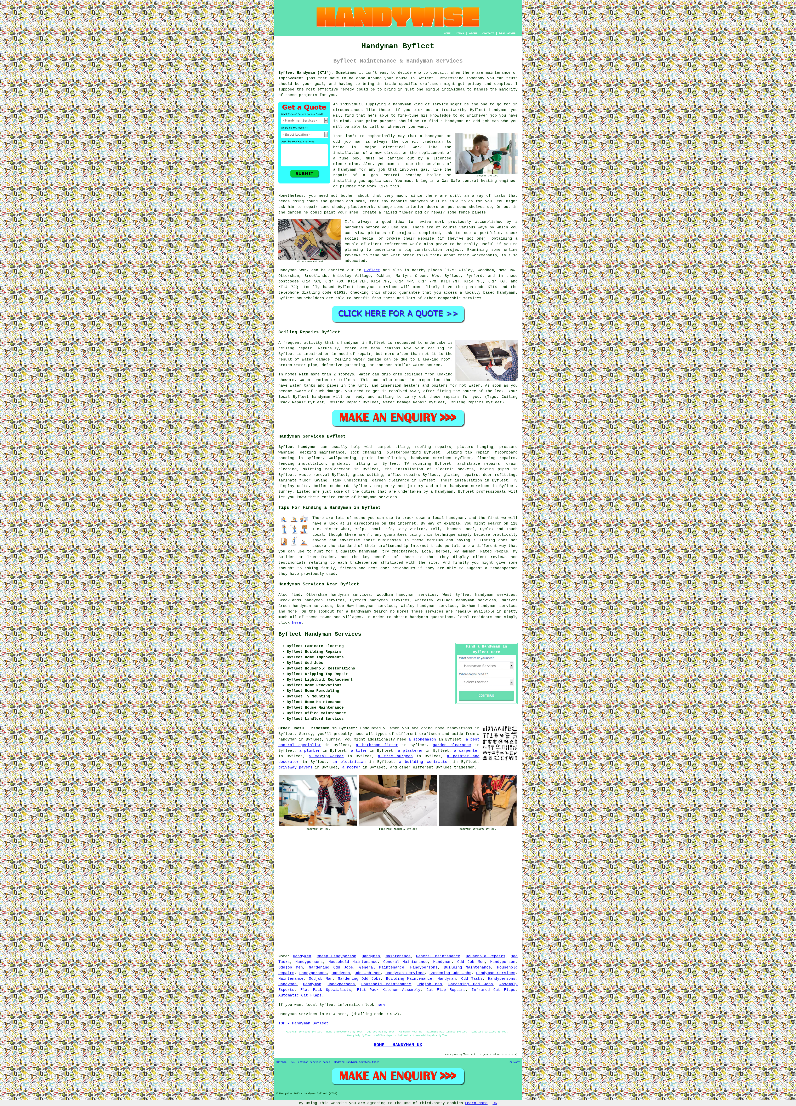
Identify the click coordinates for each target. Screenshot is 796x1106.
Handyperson (502, 962)
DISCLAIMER (507, 33)
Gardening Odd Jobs (331, 967)
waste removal (314, 475)
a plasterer (410, 751)
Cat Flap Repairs (446, 990)
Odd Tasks (472, 979)
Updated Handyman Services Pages (356, 1062)
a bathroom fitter (377, 745)
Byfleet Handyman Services (319, 634)
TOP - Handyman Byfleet (303, 1023)
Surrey (285, 492)
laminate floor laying (302, 480)
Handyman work (293, 270)
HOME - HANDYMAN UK (398, 1044)
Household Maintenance (353, 962)
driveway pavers (295, 767)
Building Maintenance (467, 967)
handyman (506, 293)
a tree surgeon (395, 756)
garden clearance (452, 745)
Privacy (515, 1062)
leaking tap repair (467, 452)
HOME (447, 33)
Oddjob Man (320, 979)
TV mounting (417, 464)
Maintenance (398, 956)
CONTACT (488, 33)
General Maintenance (438, 956)
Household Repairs (485, 956)
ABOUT (473, 33)
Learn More (476, 1103)
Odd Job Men (471, 962)
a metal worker (326, 756)
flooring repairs (496, 458)
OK (495, 1103)
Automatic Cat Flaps (300, 995)
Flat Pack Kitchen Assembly (388, 990)
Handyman (371, 956)
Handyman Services (405, 973)
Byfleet (372, 270)
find (295, 595)
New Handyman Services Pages (310, 1062)
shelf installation (461, 480)
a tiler (359, 751)
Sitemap (281, 1062)
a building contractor (424, 762)
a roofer (351, 767)
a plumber (309, 751)
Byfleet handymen (297, 447)
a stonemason (422, 739)
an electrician (349, 762)
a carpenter (466, 751)
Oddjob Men (290, 967)
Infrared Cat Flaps (493, 990)
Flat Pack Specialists (325, 990)
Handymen (302, 956)
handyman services (377, 287)
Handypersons (309, 962)
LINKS (460, 33)
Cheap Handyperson (336, 956)
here (296, 623)
